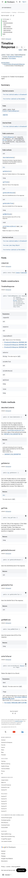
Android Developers (5, 12)
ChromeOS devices (6, 785)
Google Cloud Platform (7, 858)
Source (3, 747)
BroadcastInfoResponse (15, 56)
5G (2, 773)
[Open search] (17, 2)
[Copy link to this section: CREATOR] (10, 263)
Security (3, 745)
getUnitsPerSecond (8, 192)
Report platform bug (6, 834)
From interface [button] (14, 99)
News (2, 750)
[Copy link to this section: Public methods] (16, 402)
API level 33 (8, 39)
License (8, 866)
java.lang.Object (5, 62)
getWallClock (7, 214)
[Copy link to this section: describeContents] (15, 408)
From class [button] (11, 245)
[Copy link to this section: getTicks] (8, 508)
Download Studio (5, 825)
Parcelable (12, 58)
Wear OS (3, 782)
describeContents (8, 157)
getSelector (6, 171)
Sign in (24, 2)
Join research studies (6, 841)
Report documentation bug (8, 836)
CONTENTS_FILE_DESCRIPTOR (12, 434)
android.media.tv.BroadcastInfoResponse (14, 64)
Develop (14, 12)
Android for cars (5, 787)
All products (4, 861)
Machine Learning (5, 763)
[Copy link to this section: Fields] (7, 258)
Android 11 (3, 811)
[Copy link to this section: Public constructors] (20, 281)
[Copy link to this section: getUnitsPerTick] (14, 585)
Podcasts (3, 754)
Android (3, 740)
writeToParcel (7, 226)
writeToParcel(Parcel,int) (15, 430)
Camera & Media (5, 768)
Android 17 (4, 796)
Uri (4, 167)
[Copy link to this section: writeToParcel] (12, 656)
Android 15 (4, 801)
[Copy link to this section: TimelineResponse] (15, 287)
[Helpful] (11, 15)
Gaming (3, 761)
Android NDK (4, 827)
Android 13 (4, 806)
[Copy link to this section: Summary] (11, 85)
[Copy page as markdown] (22, 47)
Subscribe (21, 870)
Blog (2, 752)
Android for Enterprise (6, 742)
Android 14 (4, 803)
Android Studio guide (6, 817)
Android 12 (4, 808)
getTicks (5, 182)
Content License (19, 721)
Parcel (14, 226)
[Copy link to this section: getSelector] (11, 463)
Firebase (3, 856)
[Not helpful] (13, 15)
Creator (4, 111)
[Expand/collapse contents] (10, 19)
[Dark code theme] (26, 271)
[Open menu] (2, 2)
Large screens (4, 780)
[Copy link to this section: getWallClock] (12, 620)
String (4, 140)
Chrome (3, 853)
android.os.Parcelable (18, 99)
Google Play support (6, 839)
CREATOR (5, 115)
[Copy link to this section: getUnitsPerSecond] (16, 550)
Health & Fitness (5, 766)
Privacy (3, 771)
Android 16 (4, 799)
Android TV (4, 790)
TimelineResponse (13, 111)
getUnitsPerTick (8, 203)
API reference (6, 7)
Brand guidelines (16, 866)
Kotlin (20, 50)
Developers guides (5, 820)
